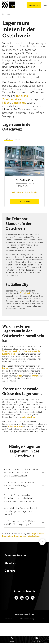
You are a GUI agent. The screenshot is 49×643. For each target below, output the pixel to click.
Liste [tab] (8, 139)
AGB (43, 619)
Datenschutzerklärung (27, 619)
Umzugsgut (18, 102)
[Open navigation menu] (45, 5)
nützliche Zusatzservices (15, 97)
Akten (19, 375)
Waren (35, 375)
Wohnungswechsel (11, 351)
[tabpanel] (24, 177)
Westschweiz (34, 536)
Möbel (6, 102)
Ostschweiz (25, 293)
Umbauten (26, 351)
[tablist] (24, 139)
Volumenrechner (15, 426)
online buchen (28, 417)
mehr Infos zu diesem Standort (25, 192)
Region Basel (38, 533)
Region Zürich (20, 536)
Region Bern (7, 536)
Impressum (8, 619)
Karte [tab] (17, 139)
